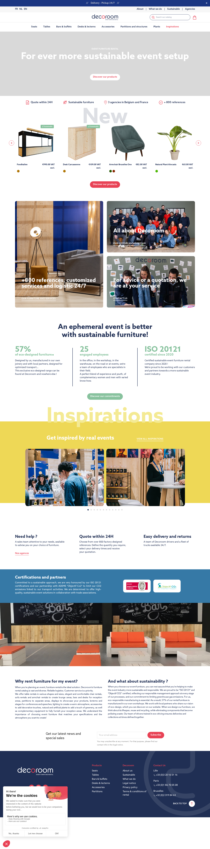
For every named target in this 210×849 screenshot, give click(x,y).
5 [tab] (100, 509)
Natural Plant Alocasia (165, 165)
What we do (129, 779)
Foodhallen (22, 165)
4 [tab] (97, 509)
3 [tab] (94, 509)
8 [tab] (109, 509)
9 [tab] (112, 509)
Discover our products (105, 184)
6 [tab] (103, 509)
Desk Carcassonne (71, 165)
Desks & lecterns (101, 783)
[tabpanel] (64, 477)
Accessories (98, 787)
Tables (95, 775)
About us (127, 771)
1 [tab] (88, 509)
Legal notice (129, 783)
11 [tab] (118, 509)
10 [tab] (115, 509)
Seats (95, 771)
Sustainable (129, 775)
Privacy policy (130, 787)
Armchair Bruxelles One (120, 165)
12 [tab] (121, 509)
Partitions (97, 792)
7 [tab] (106, 509)
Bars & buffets (99, 779)
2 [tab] (91, 509)
